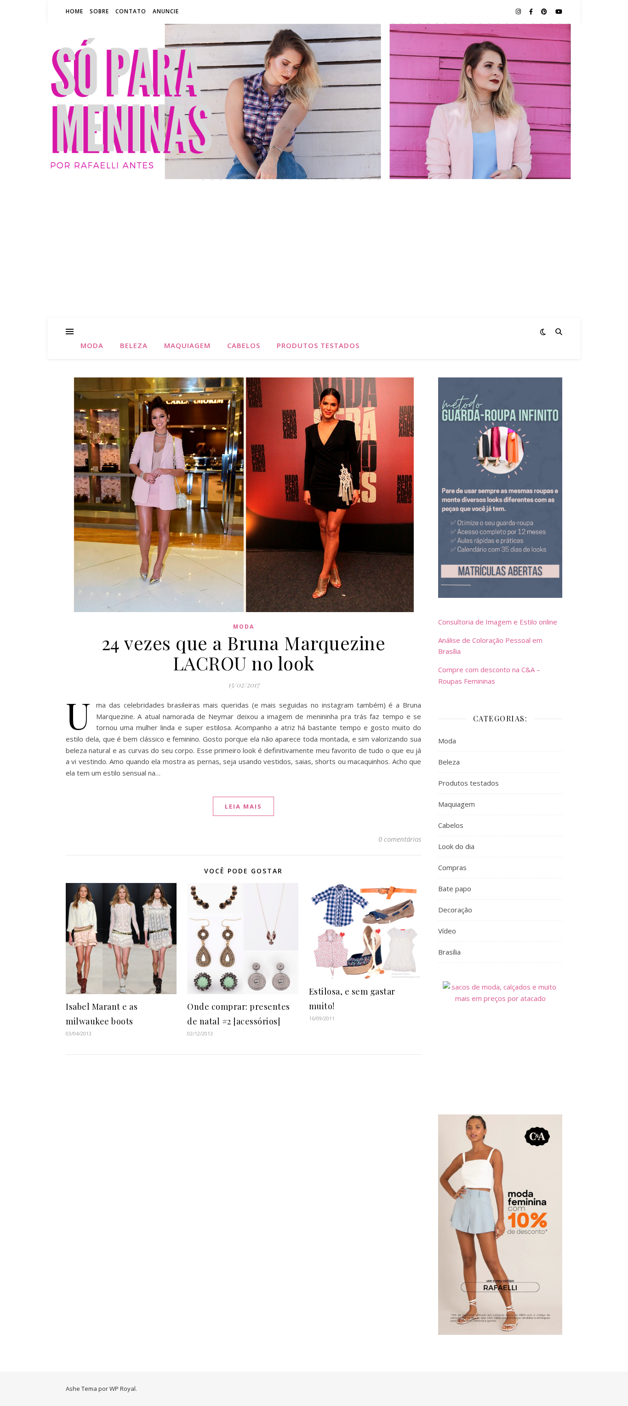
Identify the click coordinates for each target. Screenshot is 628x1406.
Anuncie (166, 11)
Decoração (455, 909)
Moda (91, 345)
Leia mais (243, 806)
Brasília (449, 951)
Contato (130, 11)
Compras (452, 867)
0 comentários (399, 839)
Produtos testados (318, 345)
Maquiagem (187, 345)
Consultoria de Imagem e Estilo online (497, 621)
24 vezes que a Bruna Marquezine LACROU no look (244, 652)
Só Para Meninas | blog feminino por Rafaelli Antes (314, 96)
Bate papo (454, 888)
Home (74, 11)
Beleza (134, 345)
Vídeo (447, 930)
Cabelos (243, 345)
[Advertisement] (314, 249)
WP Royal (122, 1388)
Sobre (99, 11)
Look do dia (456, 846)
